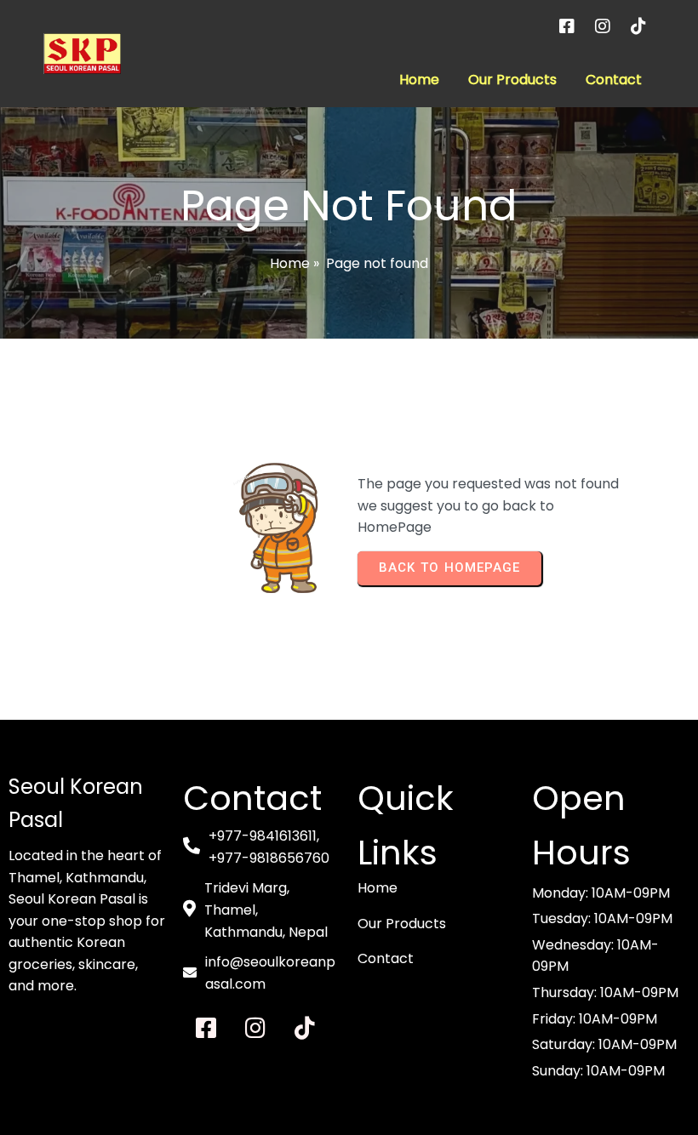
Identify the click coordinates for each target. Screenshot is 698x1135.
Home (290, 263)
